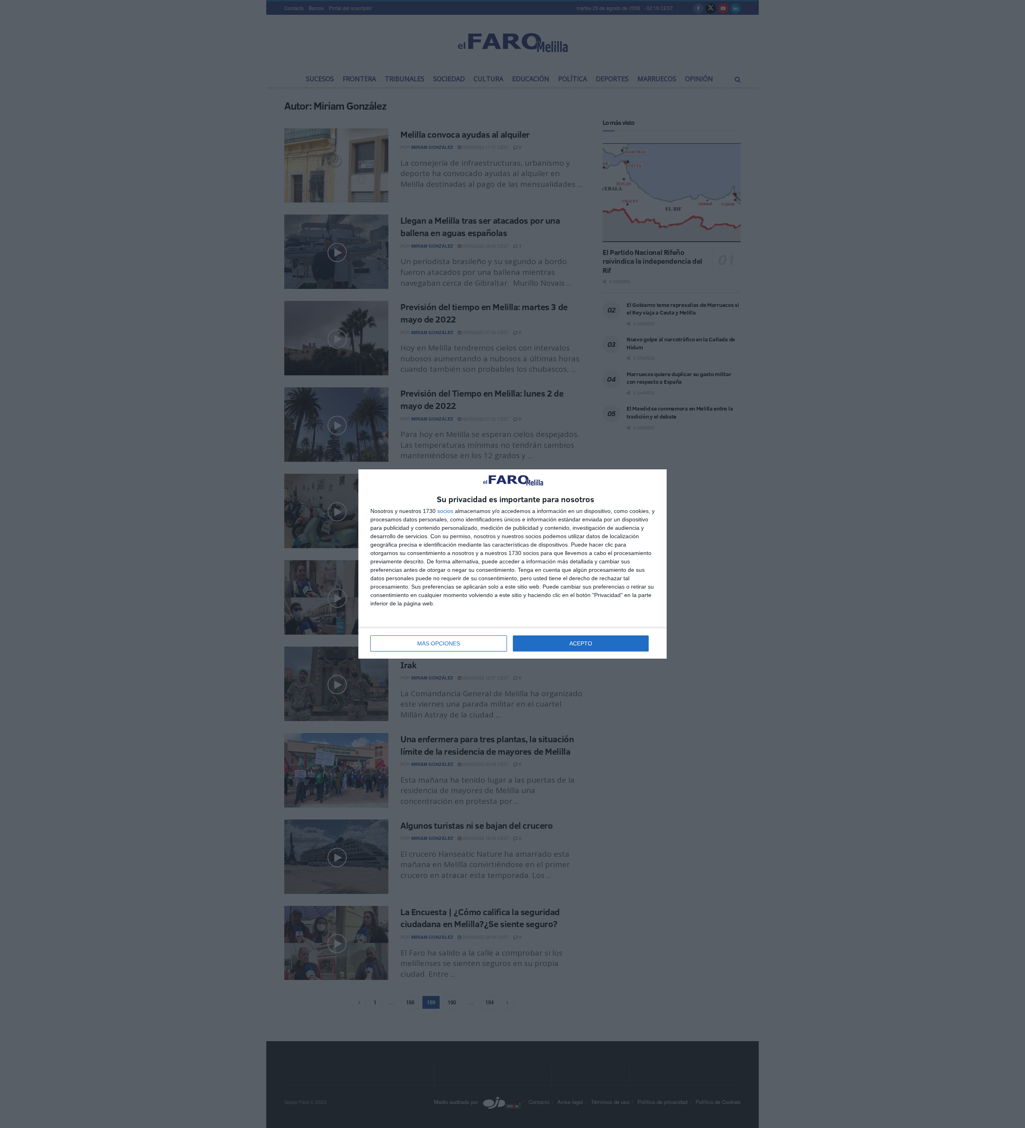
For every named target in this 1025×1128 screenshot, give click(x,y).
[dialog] (512, 564)
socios (445, 511)
